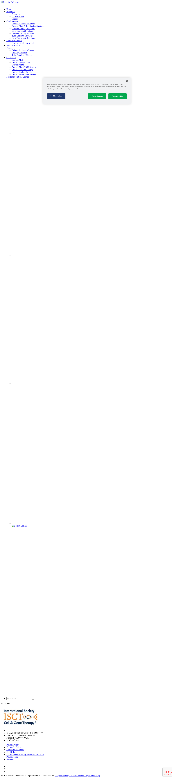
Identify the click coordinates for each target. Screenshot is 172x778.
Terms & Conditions (15, 749)
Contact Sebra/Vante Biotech (24, 74)
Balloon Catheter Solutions (23, 24)
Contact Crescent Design (22, 69)
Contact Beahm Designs (22, 72)
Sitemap (9, 759)
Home (9, 9)
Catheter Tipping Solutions (23, 28)
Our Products (12, 21)
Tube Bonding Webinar (22, 55)
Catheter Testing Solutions (23, 33)
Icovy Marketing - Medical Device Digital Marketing (77, 776)
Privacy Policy (12, 745)
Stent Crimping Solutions (22, 31)
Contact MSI (17, 60)
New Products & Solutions (23, 38)
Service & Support (14, 40)
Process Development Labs (23, 43)
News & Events (13, 45)
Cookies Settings (56, 96)
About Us (10, 11)
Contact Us (11, 57)
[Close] (127, 81)
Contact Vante (18, 65)
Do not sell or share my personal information (25, 754)
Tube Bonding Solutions (22, 36)
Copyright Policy (13, 747)
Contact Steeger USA (21, 62)
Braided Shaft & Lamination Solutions (28, 26)
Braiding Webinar (19, 53)
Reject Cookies (97, 96)
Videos (9, 48)
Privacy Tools (12, 757)
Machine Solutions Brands (17, 77)
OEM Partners (18, 16)
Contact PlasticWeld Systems (24, 67)
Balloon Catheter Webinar (23, 50)
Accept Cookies (117, 96)
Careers (15, 19)
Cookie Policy (12, 752)
